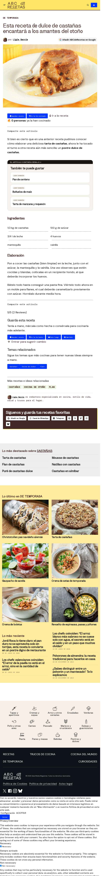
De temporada (10, 18)
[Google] (69, 418)
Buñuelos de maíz (22, 191)
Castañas (14, 387)
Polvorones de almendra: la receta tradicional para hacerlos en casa (74, 657)
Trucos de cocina (42, 754)
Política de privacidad (43, 784)
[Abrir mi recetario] (94, 5)
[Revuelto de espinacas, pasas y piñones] (75, 604)
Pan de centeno (21, 179)
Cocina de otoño (34, 387)
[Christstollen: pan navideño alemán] (25, 517)
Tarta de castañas (14, 457)
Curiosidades (87, 761)
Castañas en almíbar (65, 470)
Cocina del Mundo (84, 754)
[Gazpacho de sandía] (25, 560)
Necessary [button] (5, 843)
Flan (52, 387)
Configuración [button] (8, 813)
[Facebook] (80, 418)
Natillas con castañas (66, 464)
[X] (75, 418)
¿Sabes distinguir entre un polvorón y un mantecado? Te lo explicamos (73, 671)
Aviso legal (65, 784)
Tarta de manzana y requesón (28, 204)
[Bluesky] (8, 424)
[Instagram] (86, 418)
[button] (4, 4)
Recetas (8, 754)
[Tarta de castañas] (75, 517)
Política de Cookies (15, 784)
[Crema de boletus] (25, 604)
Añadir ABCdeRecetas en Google (79, 39)
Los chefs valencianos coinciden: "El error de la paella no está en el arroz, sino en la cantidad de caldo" (23, 664)
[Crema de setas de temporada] (75, 560)
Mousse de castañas (65, 457)
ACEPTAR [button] (21, 813)
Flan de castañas (13, 464)
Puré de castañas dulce (17, 470)
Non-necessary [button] (8, 863)
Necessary (6, 846)
